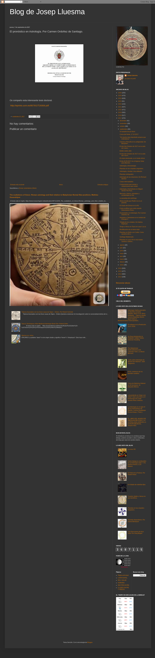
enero (122, 265)
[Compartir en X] (34, 116)
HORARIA (121, 583)
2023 (120, 101)
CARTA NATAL (122, 578)
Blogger (89, 642)
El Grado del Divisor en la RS (129, 205)
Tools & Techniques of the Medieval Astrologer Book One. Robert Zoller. (44, 324)
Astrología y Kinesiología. (128, 166)
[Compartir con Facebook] (36, 116)
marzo (122, 259)
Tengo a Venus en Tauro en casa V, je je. (133, 226)
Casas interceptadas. (127, 181)
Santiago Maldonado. (127, 237)
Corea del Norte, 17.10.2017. (129, 134)
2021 (120, 107)
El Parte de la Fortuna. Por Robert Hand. (136, 473)
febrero (122, 262)
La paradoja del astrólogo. (128, 198)
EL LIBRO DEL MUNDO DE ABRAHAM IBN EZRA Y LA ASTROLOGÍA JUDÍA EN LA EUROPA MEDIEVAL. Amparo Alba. (137, 422)
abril (121, 256)
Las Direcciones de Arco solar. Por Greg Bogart (136, 532)
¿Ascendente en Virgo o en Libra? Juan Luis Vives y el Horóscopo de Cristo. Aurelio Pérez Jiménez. (137, 397)
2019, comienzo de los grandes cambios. (135, 372)
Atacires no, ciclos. (27, 335)
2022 (120, 104)
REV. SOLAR (122, 580)
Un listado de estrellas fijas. (137, 484)
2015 (120, 271)
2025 (120, 95)
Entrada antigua (103, 185)
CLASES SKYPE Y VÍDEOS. (123, 588)
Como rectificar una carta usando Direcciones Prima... (130, 209)
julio (121, 248)
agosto (122, 245)
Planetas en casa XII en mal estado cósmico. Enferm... (131, 240)
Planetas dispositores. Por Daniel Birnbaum (136, 520)
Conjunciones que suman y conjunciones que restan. (129, 185)
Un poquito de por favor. (127, 131)
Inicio (61, 185)
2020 (120, 110)
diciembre (123, 121)
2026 (120, 93)
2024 (120, 98)
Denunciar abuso (123, 283)
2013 (120, 277)
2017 (120, 118)
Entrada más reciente (17, 185)
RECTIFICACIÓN (123, 585)
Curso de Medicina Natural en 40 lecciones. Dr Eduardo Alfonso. (136, 385)
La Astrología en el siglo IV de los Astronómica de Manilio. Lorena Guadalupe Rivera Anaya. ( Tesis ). (137, 409)
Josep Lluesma (132, 75)
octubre (122, 126)
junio (122, 251)
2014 (120, 274)
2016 (120, 268)
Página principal (123, 575)
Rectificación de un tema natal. (130, 229)
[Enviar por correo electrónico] (30, 116)
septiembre (124, 129)
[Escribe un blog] (32, 116)
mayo (122, 253)
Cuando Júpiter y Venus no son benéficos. (137, 497)
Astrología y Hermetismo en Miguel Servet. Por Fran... (131, 190)
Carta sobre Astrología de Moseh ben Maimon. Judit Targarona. (136, 361)
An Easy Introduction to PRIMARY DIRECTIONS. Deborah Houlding (136, 338)
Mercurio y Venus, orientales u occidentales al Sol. (130, 194)
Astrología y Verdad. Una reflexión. (131, 171)
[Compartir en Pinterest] (39, 116)
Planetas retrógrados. (127, 174)
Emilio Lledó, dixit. (126, 151)
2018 (120, 115)
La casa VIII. (132, 449)
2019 (120, 112)
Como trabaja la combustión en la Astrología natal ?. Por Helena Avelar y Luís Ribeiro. (137, 463)
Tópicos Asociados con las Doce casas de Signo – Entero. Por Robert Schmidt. (47, 312)
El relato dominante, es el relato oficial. (132, 158)
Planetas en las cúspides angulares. (131, 168)
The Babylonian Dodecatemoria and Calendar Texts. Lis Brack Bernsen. (136, 350)
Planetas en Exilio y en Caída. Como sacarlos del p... (132, 233)
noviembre (123, 123)
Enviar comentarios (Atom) (27, 188)
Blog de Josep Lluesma (47, 12)
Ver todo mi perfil (130, 78)
